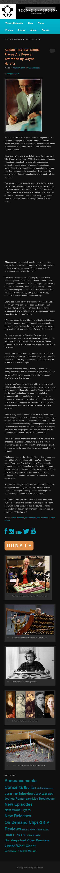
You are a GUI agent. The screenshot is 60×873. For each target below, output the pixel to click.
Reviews (44, 517)
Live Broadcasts (43, 798)
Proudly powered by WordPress (30, 867)
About (33, 30)
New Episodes (19, 804)
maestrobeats (34, 67)
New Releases (18, 517)
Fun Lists (40, 788)
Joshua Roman (15, 798)
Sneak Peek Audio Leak (35, 829)
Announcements (21, 780)
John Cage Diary (44, 793)
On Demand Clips (32, 517)
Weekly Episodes (14, 23)
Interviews (27, 793)
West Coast (26, 845)
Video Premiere (38, 840)
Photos (9, 30)
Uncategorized (15, 840)
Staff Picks (13, 834)
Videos (10, 845)
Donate (45, 30)
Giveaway (49, 788)
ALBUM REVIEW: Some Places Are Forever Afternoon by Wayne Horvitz (22, 56)
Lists (29, 798)
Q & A (44, 822)
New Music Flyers (18, 810)
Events (21, 30)
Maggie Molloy (13, 73)
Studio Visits (31, 835)
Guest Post (11, 794)
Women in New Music (21, 851)
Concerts (14, 787)
